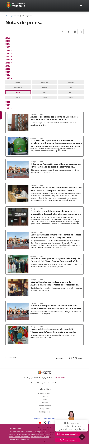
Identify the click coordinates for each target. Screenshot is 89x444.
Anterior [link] (59, 358)
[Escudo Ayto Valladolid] (40, 372)
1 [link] (64, 358)
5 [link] (73, 358)
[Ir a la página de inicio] (8, 5)
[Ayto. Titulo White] (18, 5)
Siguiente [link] (79, 358)
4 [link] (71, 358)
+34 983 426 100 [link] (60, 378)
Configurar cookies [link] (67, 440)
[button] (81, 5)
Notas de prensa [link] (26, 16)
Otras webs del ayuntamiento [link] (44, 419)
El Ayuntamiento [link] (14, 16)
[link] (6, 16)
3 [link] (69, 358)
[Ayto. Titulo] (46, 372)
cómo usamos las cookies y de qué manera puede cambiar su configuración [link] (29, 438)
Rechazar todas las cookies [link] (67, 434)
